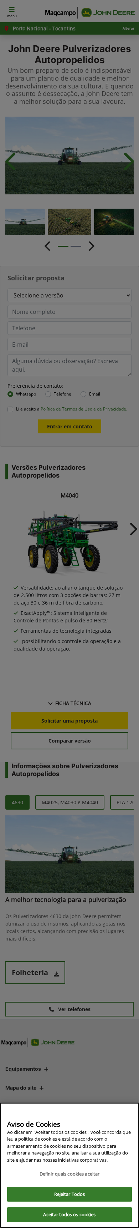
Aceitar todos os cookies (69, 1214)
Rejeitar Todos (69, 1194)
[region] (69, 1165)
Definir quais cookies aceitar (70, 1174)
